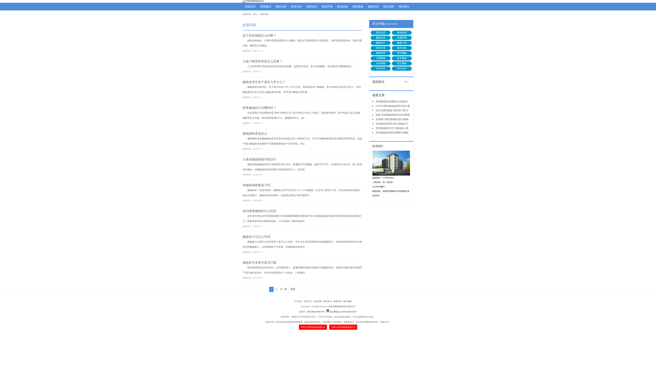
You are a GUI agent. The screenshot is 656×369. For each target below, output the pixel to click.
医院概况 (265, 6)
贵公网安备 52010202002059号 (343, 312)
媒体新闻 (402, 32)
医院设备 (342, 6)
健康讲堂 (373, 6)
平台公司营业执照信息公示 (313, 327)
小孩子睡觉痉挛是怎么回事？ (263, 61)
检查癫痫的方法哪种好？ (259, 108)
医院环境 (327, 6)
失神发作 (380, 68)
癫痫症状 (380, 37)
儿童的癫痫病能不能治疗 (259, 159)
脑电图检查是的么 (255, 133)
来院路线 (357, 6)
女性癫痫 (380, 63)
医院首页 (250, 6)
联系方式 (308, 301)
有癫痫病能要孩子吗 (256, 185)
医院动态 (311, 6)
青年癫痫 (402, 53)
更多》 (407, 82)
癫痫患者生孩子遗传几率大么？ (264, 82)
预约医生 (404, 6)
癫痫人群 (402, 43)
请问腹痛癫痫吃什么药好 (259, 211)
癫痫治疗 (380, 43)
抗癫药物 (402, 37)
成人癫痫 (402, 63)
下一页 (283, 289)
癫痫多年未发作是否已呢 (259, 262)
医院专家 (281, 6)
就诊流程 (388, 6)
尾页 (293, 289)
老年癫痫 (402, 58)
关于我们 (298, 301)
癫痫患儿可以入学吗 (256, 236)
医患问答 (296, 6)
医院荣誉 (380, 53)
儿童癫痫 (380, 58)
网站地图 (347, 301)
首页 (255, 14)
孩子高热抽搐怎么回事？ (259, 35)
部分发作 (402, 68)
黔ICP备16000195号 (316, 312)
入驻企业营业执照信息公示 (343, 327)
